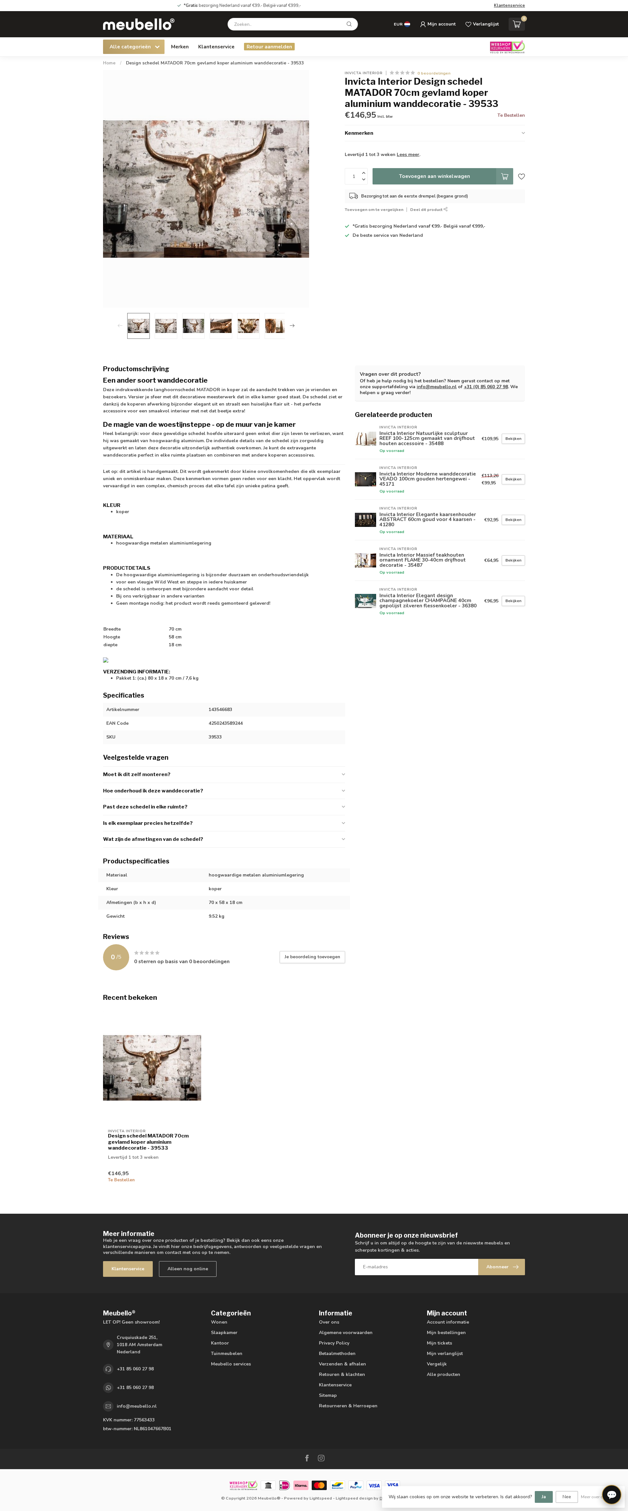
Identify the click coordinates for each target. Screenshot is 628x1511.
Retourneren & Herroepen (348, 1406)
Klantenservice (509, 6)
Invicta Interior (364, 73)
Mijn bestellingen (446, 1332)
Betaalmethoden (337, 1353)
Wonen (219, 1322)
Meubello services (231, 1364)
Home (109, 63)
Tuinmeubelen (226, 1353)
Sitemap (328, 1395)
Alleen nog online (187, 1269)
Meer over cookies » (599, 1497)
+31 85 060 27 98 (135, 1369)
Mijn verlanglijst (445, 1353)
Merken (180, 46)
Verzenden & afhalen (342, 1364)
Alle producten (443, 1374)
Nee (567, 1497)
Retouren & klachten (342, 1374)
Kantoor (220, 1343)
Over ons (329, 1322)
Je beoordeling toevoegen (312, 957)
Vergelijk (437, 1364)
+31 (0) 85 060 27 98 (486, 387)
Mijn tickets (439, 1343)
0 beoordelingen (433, 73)
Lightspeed (320, 1498)
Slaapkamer (224, 1332)
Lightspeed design (354, 1498)
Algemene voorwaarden (346, 1332)
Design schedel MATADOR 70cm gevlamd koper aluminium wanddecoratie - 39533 (215, 63)
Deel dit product (427, 209)
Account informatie (448, 1322)
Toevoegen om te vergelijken (374, 209)
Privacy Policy (334, 1343)
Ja (544, 1497)
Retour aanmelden (269, 46)
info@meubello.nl (437, 387)
